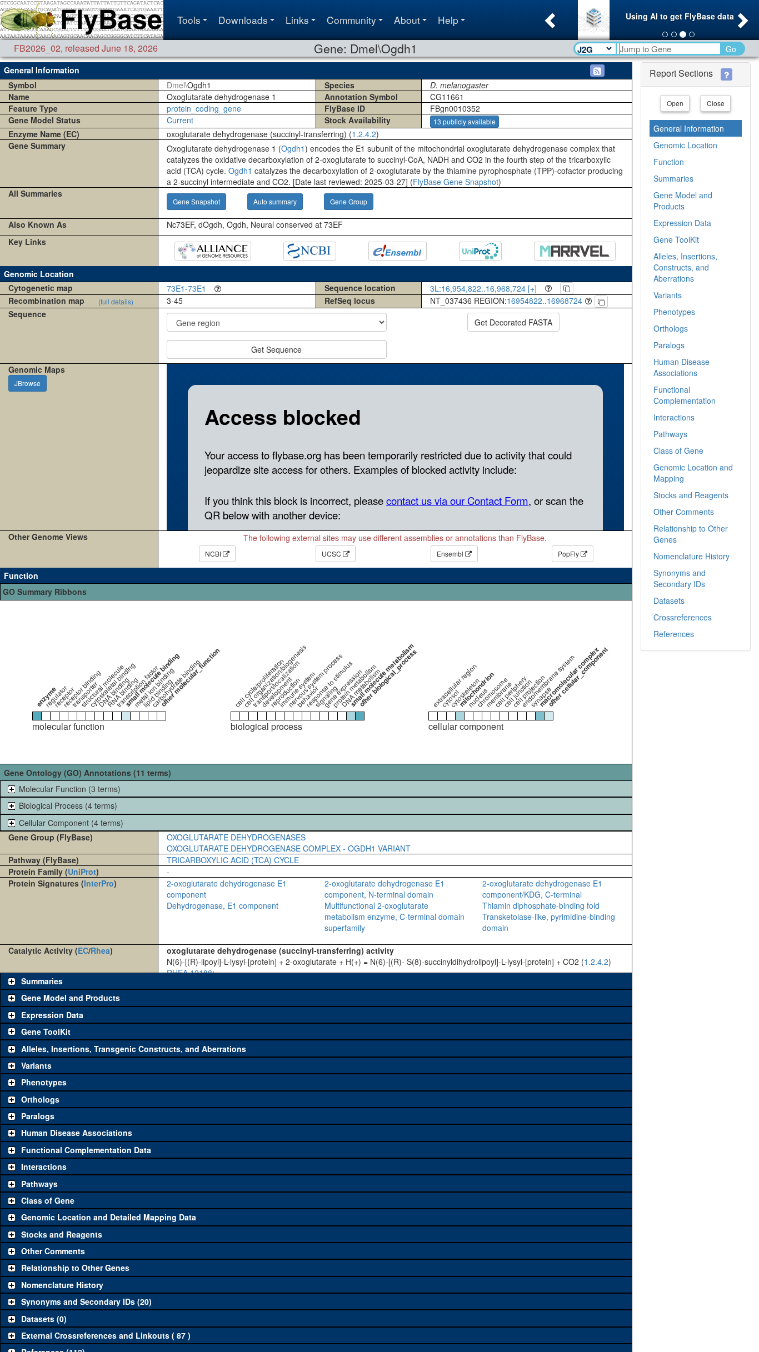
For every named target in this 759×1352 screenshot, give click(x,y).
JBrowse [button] (27, 383)
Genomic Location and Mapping (693, 473)
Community (351, 20)
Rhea (100, 950)
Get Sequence (276, 349)
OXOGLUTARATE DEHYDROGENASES (236, 837)
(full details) (115, 301)
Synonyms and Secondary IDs (679, 578)
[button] (548, 17)
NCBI (214, 553)
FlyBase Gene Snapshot (455, 181)
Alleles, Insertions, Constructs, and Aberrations (685, 267)
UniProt (82, 871)
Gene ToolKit (676, 239)
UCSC (332, 553)
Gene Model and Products (682, 200)
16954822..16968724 (544, 300)
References (673, 633)
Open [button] (675, 103)
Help (448, 20)
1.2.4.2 (364, 133)
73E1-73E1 (186, 288)
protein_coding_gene (204, 108)
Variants (667, 295)
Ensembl (451, 553)
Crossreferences (682, 617)
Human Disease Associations (681, 367)
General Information (688, 128)
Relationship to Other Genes (690, 534)
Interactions (674, 417)
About (407, 20)
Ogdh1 (293, 148)
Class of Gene (678, 450)
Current (180, 120)
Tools (189, 20)
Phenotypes (674, 311)
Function (668, 161)
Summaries (673, 178)
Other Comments (683, 511)
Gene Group (348, 201)
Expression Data (682, 222)
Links (297, 20)
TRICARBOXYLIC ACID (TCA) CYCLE (233, 859)
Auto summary (275, 201)
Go (731, 48)
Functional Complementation (684, 395)
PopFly (569, 553)
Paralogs (669, 344)
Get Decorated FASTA (513, 322)
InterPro (99, 883)
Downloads (243, 20)
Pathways (670, 433)
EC (83, 950)
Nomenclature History (691, 556)
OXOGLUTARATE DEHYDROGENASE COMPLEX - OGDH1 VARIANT (289, 848)
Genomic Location (685, 145)
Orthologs (670, 328)
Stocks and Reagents (690, 494)
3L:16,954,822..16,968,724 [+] (483, 288)
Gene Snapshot (196, 201)
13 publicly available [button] (464, 121)
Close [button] (716, 103)
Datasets (669, 600)
